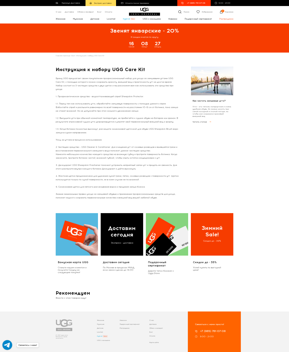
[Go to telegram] (7, 345)
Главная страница (63, 56)
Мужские (78, 19)
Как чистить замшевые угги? (209, 101)
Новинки (172, 19)
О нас (58, 12)
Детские (94, 19)
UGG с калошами (152, 19)
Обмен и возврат (85, 12)
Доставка (69, 12)
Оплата (108, 12)
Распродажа (226, 19)
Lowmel (111, 19)
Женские (60, 19)
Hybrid (126, 19)
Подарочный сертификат (198, 19)
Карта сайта (154, 342)
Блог (99, 12)
